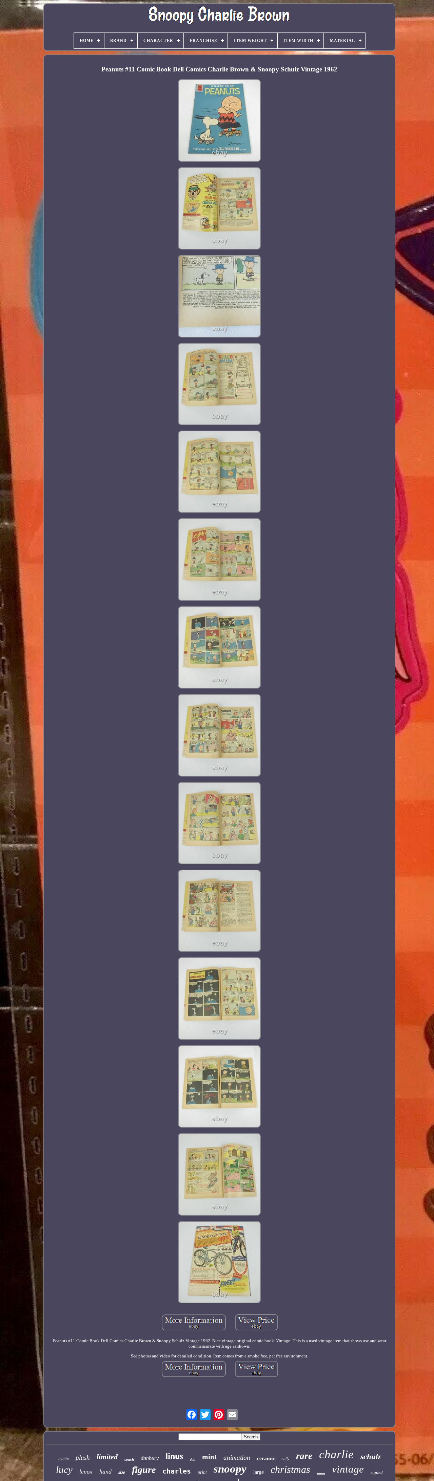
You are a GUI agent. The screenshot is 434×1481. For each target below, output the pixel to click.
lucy (64, 1469)
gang (321, 1473)
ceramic (266, 1458)
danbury (150, 1458)
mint (209, 1457)
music (63, 1458)
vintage (348, 1469)
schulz (370, 1457)
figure (144, 1469)
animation (236, 1457)
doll (192, 1459)
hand (105, 1471)
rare (304, 1456)
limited (107, 1457)
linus (174, 1456)
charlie (336, 1454)
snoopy (230, 1469)
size (121, 1472)
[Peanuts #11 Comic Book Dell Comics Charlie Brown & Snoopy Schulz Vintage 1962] (219, 121)
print (202, 1472)
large (258, 1472)
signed (377, 1472)
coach (129, 1459)
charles (176, 1471)
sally (285, 1458)
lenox (86, 1471)
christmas (290, 1469)
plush (83, 1457)
